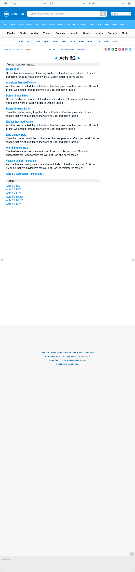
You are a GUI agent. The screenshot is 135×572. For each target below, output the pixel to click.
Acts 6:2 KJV (13, 204)
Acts (12, 49)
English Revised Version (20, 121)
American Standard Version (21, 82)
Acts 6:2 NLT (13, 189)
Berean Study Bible (17, 95)
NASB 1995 (12, 69)
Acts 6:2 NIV (13, 185)
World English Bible (17, 147)
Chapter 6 (20, 49)
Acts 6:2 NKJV (14, 200)
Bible (6, 49)
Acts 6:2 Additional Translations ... (25, 173)
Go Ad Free (6, 558)
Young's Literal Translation (21, 160)
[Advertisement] (67, 293)
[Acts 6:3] (131, 267)
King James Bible (16, 134)
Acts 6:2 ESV (13, 193)
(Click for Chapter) (24, 64)
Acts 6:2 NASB (14, 196)
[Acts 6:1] (4, 267)
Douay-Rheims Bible (18, 108)
